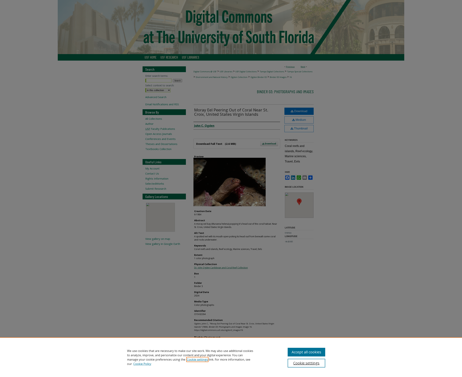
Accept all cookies (306, 352)
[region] (231, 357)
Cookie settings (197, 359)
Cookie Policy (142, 364)
